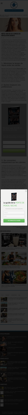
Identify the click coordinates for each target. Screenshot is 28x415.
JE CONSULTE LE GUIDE (14, 220)
